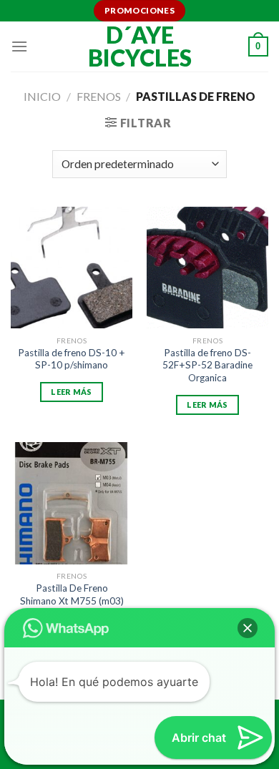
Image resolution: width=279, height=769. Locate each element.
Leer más (71, 391)
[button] (248, 628)
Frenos (99, 96)
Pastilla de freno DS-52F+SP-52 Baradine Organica (207, 365)
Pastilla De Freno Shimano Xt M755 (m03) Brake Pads (72, 600)
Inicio (42, 96)
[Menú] (19, 46)
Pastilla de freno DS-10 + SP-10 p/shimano (71, 359)
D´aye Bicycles (140, 46)
